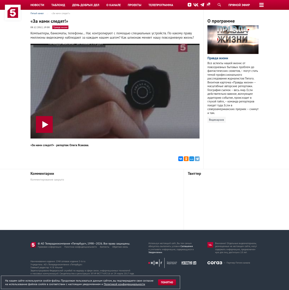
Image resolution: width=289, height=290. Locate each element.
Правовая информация (49, 246)
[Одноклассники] (186, 158)
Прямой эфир (239, 5)
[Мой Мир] (191, 158)
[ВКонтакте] (180, 158)
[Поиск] (219, 5)
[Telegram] (197, 158)
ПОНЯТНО (167, 282)
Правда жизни (60, 27)
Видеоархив (216, 119)
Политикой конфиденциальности (124, 284)
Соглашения (186, 246)
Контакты (104, 246)
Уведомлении (155, 252)
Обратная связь (120, 246)
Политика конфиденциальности (80, 246)
